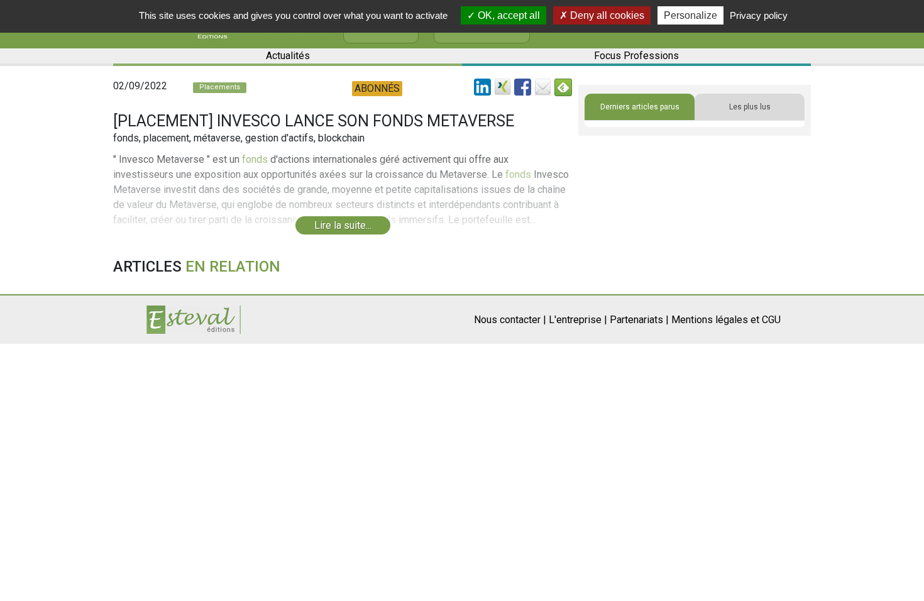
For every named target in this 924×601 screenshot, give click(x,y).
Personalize (690, 15)
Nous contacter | (510, 320)
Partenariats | (639, 320)
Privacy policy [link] (759, 15)
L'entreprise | (578, 320)
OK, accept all (507, 15)
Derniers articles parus (639, 106)
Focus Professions (636, 56)
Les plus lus (750, 106)
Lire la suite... (342, 225)
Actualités (288, 56)
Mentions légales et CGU (726, 320)
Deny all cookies (606, 15)
